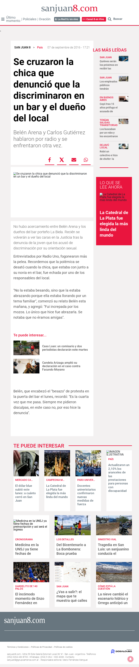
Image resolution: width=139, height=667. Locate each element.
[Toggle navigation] (3, 19)
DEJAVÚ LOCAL (104, 146)
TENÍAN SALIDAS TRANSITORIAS (108, 123)
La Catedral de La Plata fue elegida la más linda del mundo (114, 224)
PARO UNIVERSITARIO (90, 479)
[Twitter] (62, 160)
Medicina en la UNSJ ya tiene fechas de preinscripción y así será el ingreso (30, 553)
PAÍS (110, 459)
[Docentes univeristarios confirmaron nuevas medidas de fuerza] (88, 475)
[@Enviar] (74, 160)
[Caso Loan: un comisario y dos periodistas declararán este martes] (26, 348)
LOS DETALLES (65, 539)
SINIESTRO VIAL (107, 539)
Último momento (13, 19)
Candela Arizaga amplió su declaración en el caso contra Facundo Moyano (61, 366)
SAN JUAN (106, 57)
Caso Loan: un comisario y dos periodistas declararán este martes (65, 348)
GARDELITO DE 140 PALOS (26, 587)
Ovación (44, 19)
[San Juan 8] (24, 624)
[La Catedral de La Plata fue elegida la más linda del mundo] (57, 475)
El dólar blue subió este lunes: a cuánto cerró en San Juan (25, 493)
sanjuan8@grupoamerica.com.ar (23, 660)
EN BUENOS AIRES (106, 98)
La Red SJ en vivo (68, 19)
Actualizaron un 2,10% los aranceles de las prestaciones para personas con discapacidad (118, 478)
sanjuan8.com (14, 654)
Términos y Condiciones (18, 647)
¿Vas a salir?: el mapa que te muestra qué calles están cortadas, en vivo (71, 600)
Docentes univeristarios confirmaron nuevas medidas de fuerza (86, 495)
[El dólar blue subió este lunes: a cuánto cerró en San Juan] (26, 475)
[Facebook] (49, 160)
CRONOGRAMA (24, 539)
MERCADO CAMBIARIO (28, 479)
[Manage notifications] (130, 659)
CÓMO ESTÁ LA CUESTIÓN (106, 587)
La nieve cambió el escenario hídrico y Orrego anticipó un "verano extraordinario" (113, 603)
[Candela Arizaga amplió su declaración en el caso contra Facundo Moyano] (26, 366)
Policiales (29, 19)
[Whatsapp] (86, 160)
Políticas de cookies (63, 647)
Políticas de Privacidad (41, 647)
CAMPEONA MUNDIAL (58, 479)
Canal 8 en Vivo (95, 19)
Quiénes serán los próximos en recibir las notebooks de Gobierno (109, 68)
